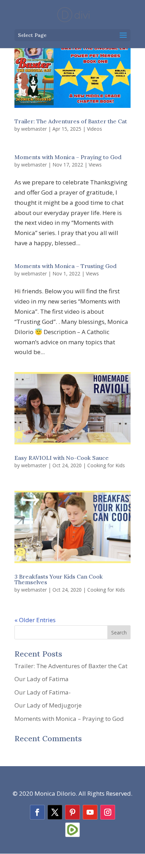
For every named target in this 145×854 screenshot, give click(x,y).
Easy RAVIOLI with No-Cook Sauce (61, 457)
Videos (94, 128)
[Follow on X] (55, 812)
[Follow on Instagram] (107, 812)
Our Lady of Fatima (41, 679)
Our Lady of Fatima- (42, 692)
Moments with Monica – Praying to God (67, 157)
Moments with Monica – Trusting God (65, 265)
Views (95, 164)
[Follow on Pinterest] (72, 812)
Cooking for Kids (106, 465)
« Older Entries (35, 620)
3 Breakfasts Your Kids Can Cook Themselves (58, 579)
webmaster (34, 128)
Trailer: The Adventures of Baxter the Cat (70, 121)
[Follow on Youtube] (90, 812)
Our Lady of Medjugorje (48, 705)
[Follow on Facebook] (37, 812)
